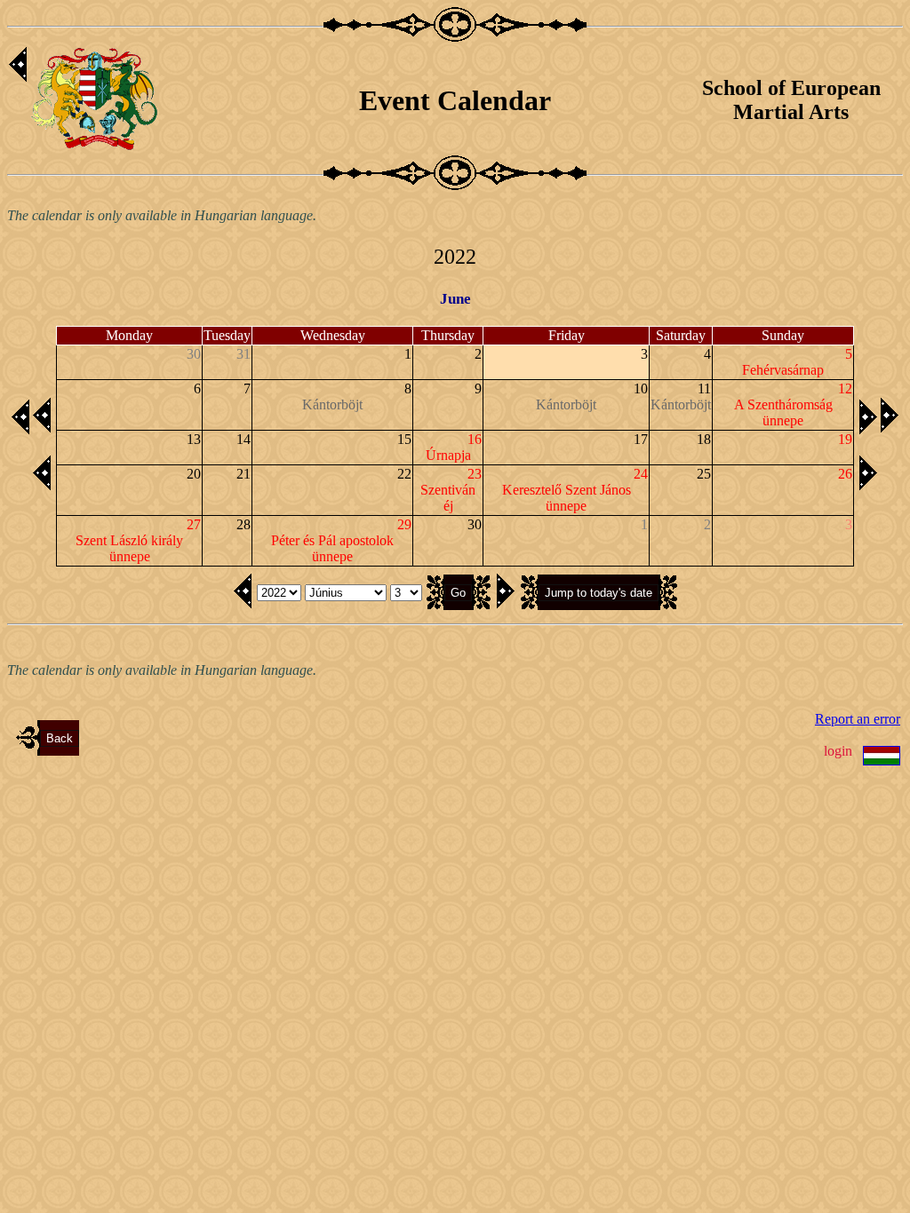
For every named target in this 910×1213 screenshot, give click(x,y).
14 (243, 439)
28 (243, 524)
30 (474, 524)
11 (704, 388)
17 (641, 439)
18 (704, 439)
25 (704, 473)
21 (243, 473)
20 (194, 473)
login (838, 750)
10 (641, 388)
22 (404, 473)
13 (194, 439)
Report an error (857, 718)
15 (404, 439)
